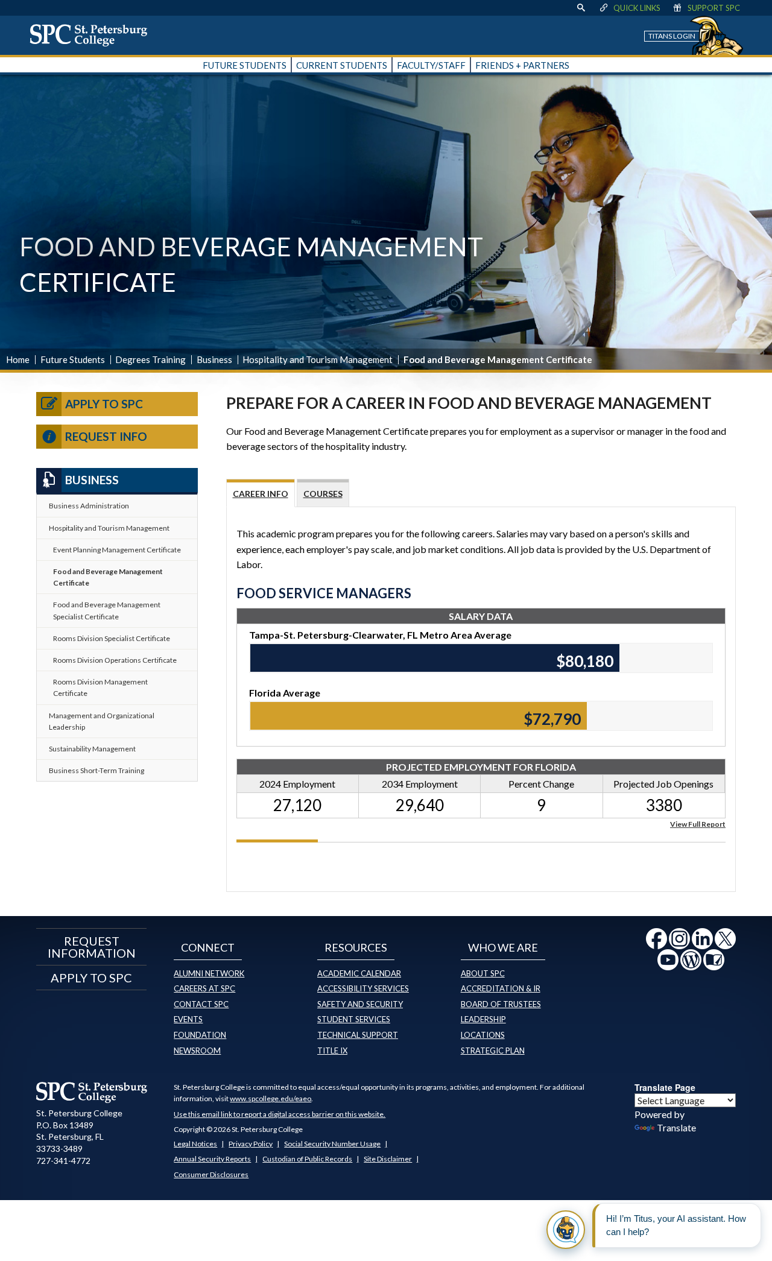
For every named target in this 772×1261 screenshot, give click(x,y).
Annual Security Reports (212, 1158)
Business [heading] (92, 480)
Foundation (200, 1035)
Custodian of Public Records (307, 1158)
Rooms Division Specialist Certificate (111, 638)
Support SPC (714, 8)
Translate (676, 1127)
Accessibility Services (363, 988)
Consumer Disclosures (211, 1174)
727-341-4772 (63, 1160)
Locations (483, 1035)
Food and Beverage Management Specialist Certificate (106, 610)
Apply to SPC (104, 404)
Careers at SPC (204, 988)
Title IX (332, 1050)
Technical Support (357, 1035)
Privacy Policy (251, 1143)
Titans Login (671, 35)
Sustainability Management (92, 748)
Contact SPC (201, 1004)
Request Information (92, 947)
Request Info (106, 436)
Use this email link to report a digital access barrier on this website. (279, 1114)
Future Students (72, 359)
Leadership (483, 1019)
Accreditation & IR (500, 988)
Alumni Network (209, 973)
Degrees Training (150, 359)
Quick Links (636, 8)
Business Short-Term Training (96, 770)
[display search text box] (581, 7)
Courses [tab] (323, 493)
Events (188, 1019)
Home (18, 359)
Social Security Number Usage (332, 1143)
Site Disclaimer (388, 1158)
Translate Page (664, 1087)
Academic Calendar (359, 973)
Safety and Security (360, 1004)
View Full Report (698, 823)
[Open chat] (565, 1229)
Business (214, 359)
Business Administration (89, 505)
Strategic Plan (493, 1050)
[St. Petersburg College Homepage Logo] (92, 1092)
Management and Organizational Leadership (101, 721)
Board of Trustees (501, 1004)
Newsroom (197, 1050)
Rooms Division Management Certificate (100, 687)
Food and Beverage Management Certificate (108, 577)
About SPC (483, 973)
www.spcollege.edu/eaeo (270, 1098)
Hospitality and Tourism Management (317, 359)
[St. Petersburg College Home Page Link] (93, 35)
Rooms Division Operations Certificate (115, 660)
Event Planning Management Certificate (117, 549)
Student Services (353, 1019)
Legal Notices (195, 1143)
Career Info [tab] (260, 493)
